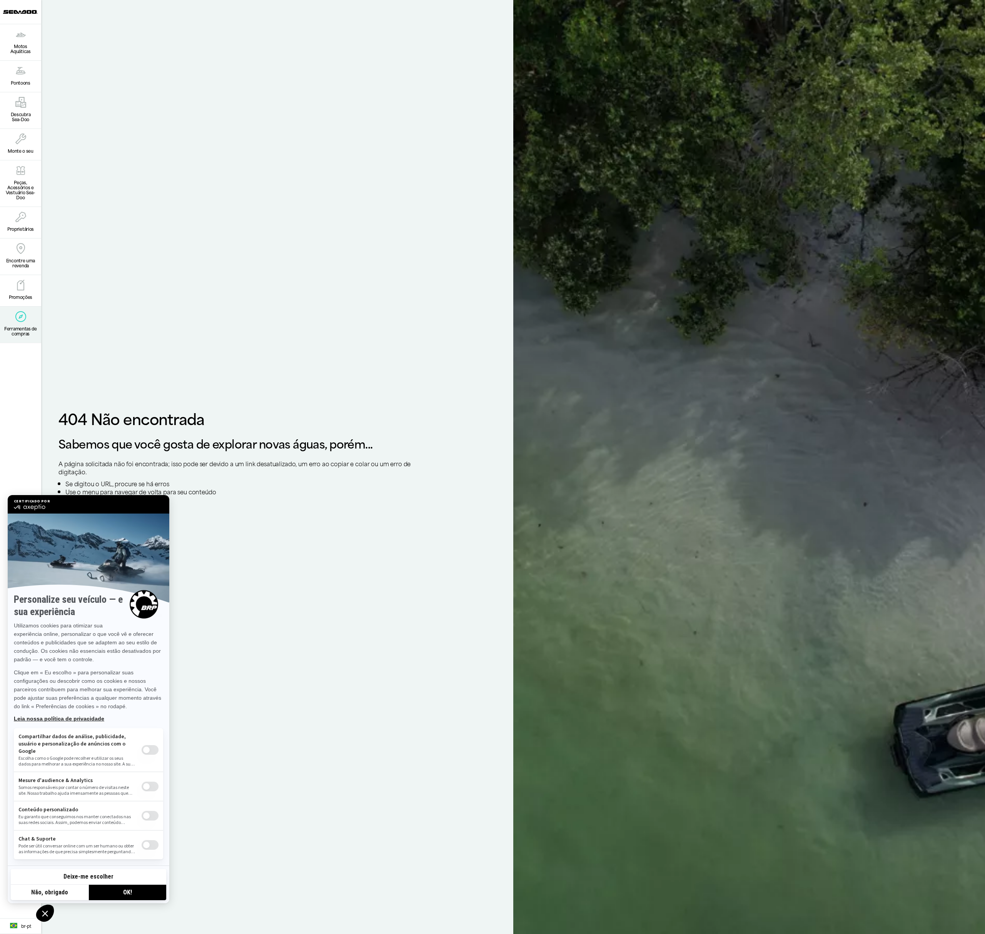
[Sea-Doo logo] (20, 12)
